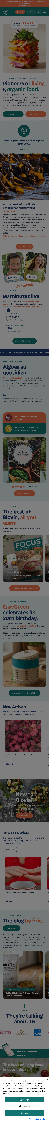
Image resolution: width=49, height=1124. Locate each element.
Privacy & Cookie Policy (37, 1119)
